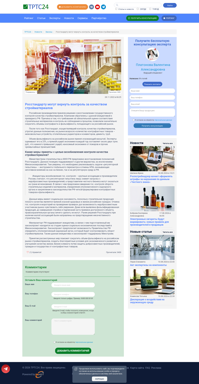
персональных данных (84, 342)
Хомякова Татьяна (138, 296)
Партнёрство (99, 18)
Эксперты (54, 18)
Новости (69, 18)
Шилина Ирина (136, 173)
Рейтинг (28, 18)
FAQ (147, 367)
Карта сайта (137, 367)
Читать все (168, 143)
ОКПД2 (142, 9)
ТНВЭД (155, 9)
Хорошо (99, 378)
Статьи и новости (126, 9)
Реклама (156, 367)
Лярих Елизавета (137, 262)
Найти (170, 5)
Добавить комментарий (73, 350)
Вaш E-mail (30, 305)
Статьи (41, 18)
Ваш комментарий (33, 319)
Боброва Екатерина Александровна (139, 214)
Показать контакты (152, 84)
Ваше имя (29, 284)
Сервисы (83, 18)
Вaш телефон (31, 293)
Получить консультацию (152, 125)
